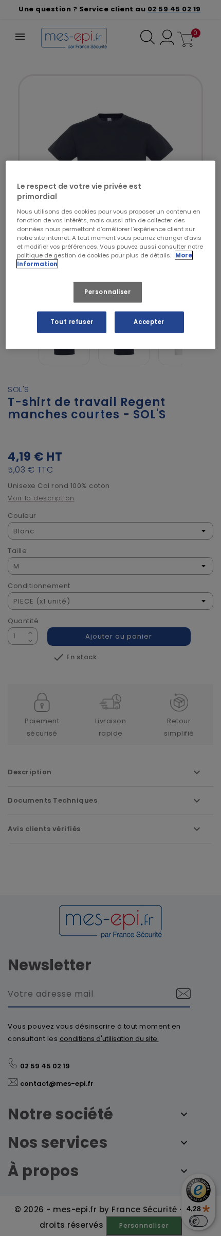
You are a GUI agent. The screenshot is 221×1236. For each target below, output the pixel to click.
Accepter (149, 322)
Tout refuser (72, 322)
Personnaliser (107, 292)
